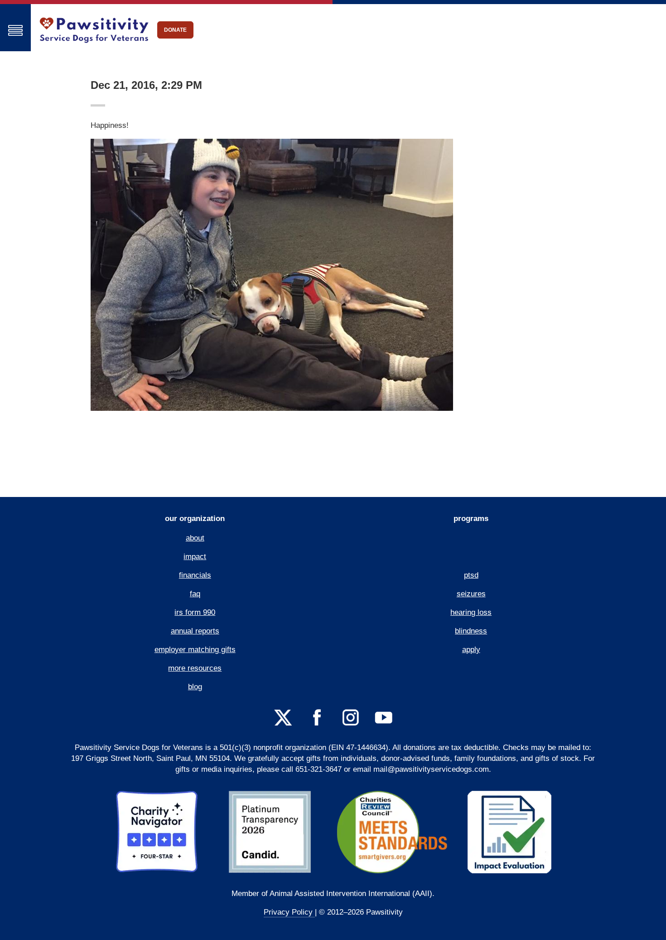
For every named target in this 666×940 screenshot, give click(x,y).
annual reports (195, 631)
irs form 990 (194, 612)
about (195, 538)
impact (194, 556)
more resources (195, 668)
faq (195, 593)
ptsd (471, 575)
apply (471, 649)
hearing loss (471, 612)
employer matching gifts (195, 649)
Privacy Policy (289, 912)
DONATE (175, 30)
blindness (471, 631)
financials (195, 575)
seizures (471, 593)
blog (195, 686)
